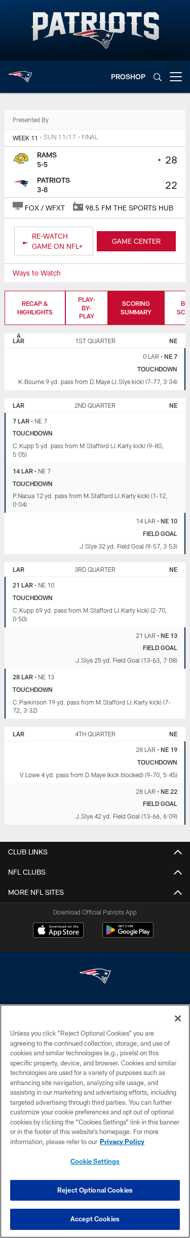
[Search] (158, 77)
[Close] (178, 1018)
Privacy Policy (122, 1142)
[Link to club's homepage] (20, 73)
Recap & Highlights (35, 307)
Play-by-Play (86, 308)
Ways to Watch (37, 272)
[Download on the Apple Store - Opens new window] (58, 931)
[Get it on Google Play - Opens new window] (128, 935)
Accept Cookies (95, 1219)
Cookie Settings (95, 1161)
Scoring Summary (136, 307)
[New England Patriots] (95, 977)
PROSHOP (128, 76)
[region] (95, 1121)
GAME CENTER (136, 241)
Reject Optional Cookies (95, 1190)
